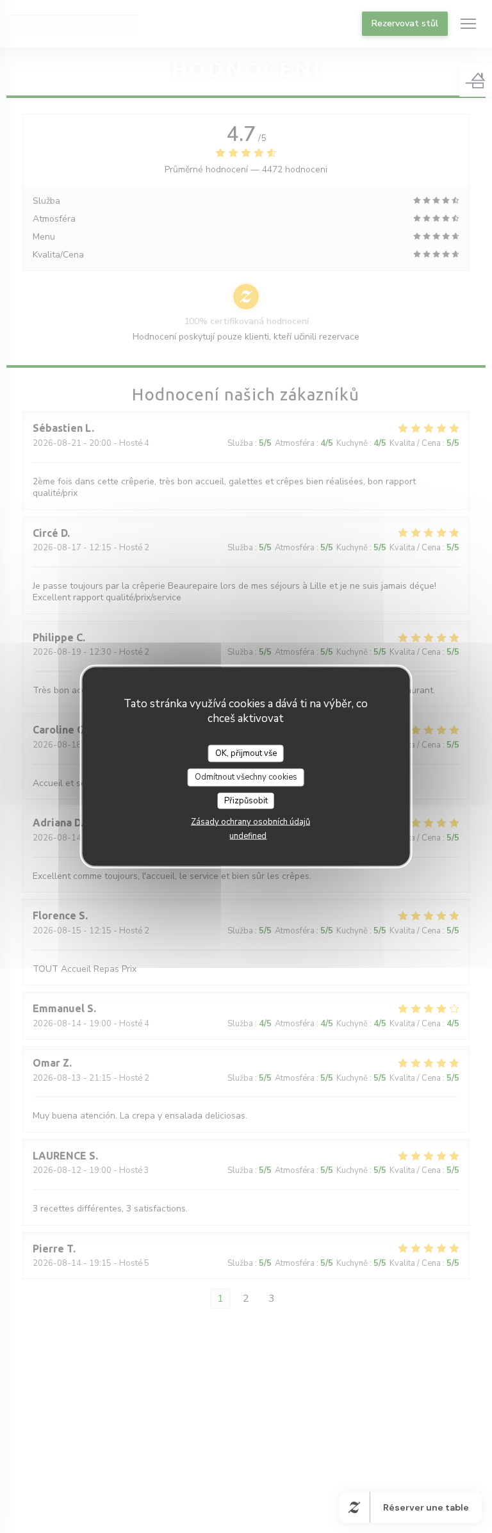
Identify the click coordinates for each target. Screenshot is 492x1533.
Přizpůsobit (246, 800)
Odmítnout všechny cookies (246, 777)
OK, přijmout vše (246, 752)
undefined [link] (247, 836)
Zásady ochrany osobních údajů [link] (250, 822)
